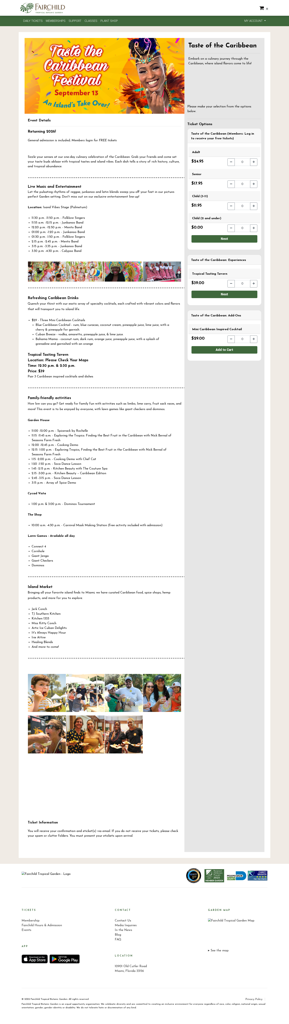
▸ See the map (218, 950)
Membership (31, 920)
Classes (91, 21)
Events (26, 930)
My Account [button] (253, 21)
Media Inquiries (126, 925)
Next (224, 239)
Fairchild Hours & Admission (42, 925)
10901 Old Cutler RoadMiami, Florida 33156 (131, 969)
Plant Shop (109, 21)
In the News (123, 930)
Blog (118, 934)
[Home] (46, 876)
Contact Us (123, 920)
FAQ (118, 939)
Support (75, 21)
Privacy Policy (253, 999)
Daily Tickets (33, 21)
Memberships (55, 21)
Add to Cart (224, 350)
